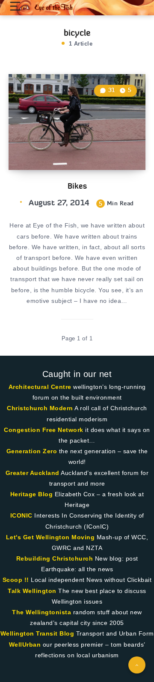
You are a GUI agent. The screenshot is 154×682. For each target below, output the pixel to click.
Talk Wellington (32, 590)
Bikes (77, 186)
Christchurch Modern (40, 408)
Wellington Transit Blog (37, 633)
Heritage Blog (31, 494)
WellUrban (25, 644)
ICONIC (21, 515)
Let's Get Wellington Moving (50, 537)
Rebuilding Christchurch (54, 558)
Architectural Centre (40, 386)
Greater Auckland (32, 472)
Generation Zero (31, 451)
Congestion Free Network (43, 429)
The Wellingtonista (41, 612)
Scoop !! (16, 579)
